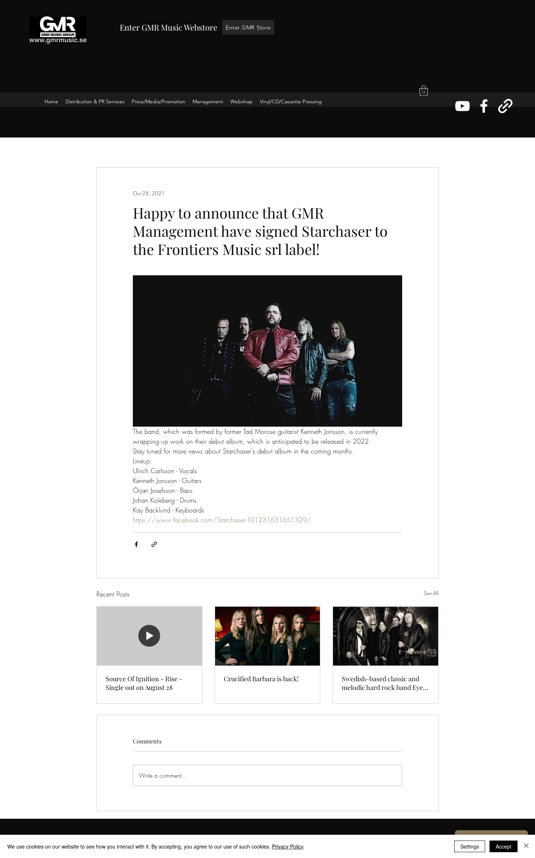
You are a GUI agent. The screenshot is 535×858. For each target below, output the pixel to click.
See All (431, 593)
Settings (469, 846)
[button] (423, 90)
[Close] (526, 846)
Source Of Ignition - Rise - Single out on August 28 (144, 683)
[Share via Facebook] (136, 544)
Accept (503, 846)
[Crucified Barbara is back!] (267, 636)
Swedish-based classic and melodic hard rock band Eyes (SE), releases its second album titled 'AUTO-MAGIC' (384, 683)
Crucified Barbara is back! (261, 678)
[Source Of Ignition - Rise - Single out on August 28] (149, 636)
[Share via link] (154, 544)
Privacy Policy (288, 846)
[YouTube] (462, 106)
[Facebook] (484, 106)
